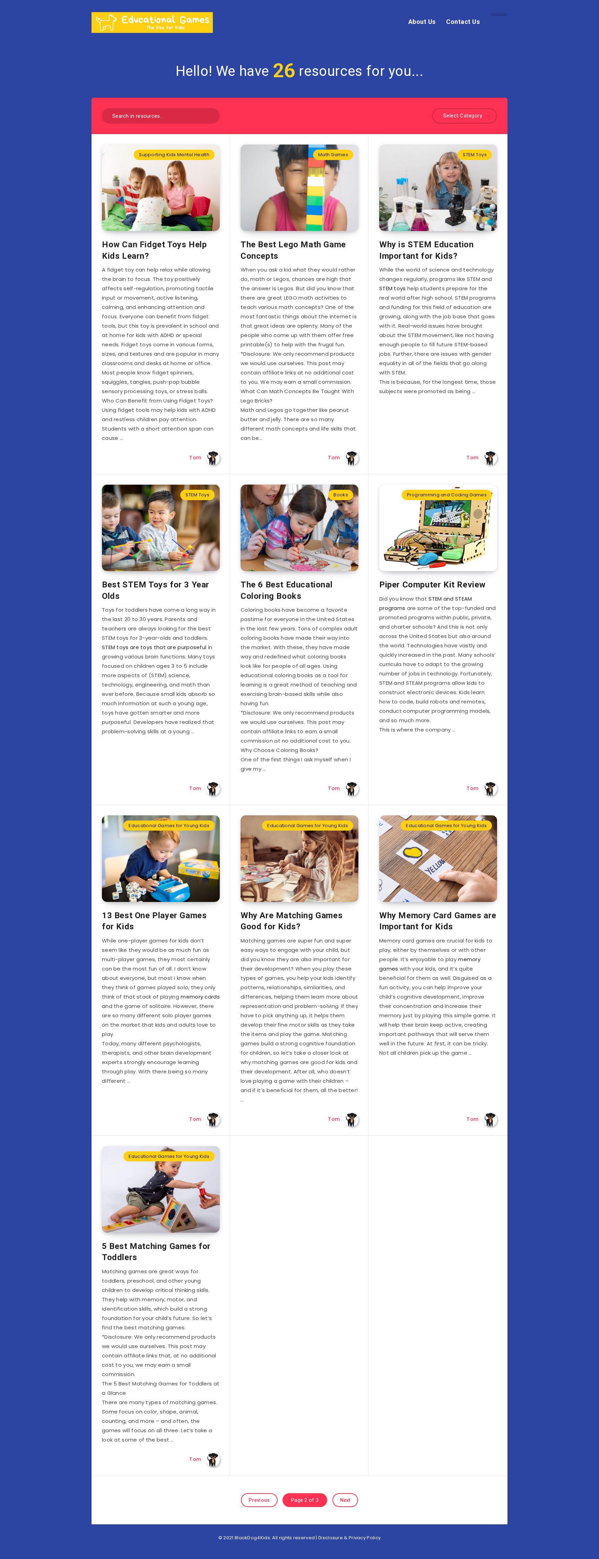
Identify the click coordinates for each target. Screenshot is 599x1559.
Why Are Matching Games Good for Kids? (291, 921)
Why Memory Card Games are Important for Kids (437, 921)
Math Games (333, 154)
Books (340, 494)
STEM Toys (475, 154)
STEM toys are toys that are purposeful (154, 647)
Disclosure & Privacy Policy (349, 1537)
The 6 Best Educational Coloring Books (286, 590)
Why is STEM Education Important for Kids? (426, 250)
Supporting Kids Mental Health (174, 154)
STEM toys (392, 288)
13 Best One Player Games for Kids (154, 921)
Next (345, 1500)
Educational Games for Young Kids (169, 825)
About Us (422, 21)
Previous (259, 1500)
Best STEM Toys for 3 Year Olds (155, 590)
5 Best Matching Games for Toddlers (156, 1251)
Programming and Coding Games (447, 494)
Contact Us (463, 21)
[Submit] (212, 115)
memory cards (200, 996)
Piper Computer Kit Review (432, 585)
